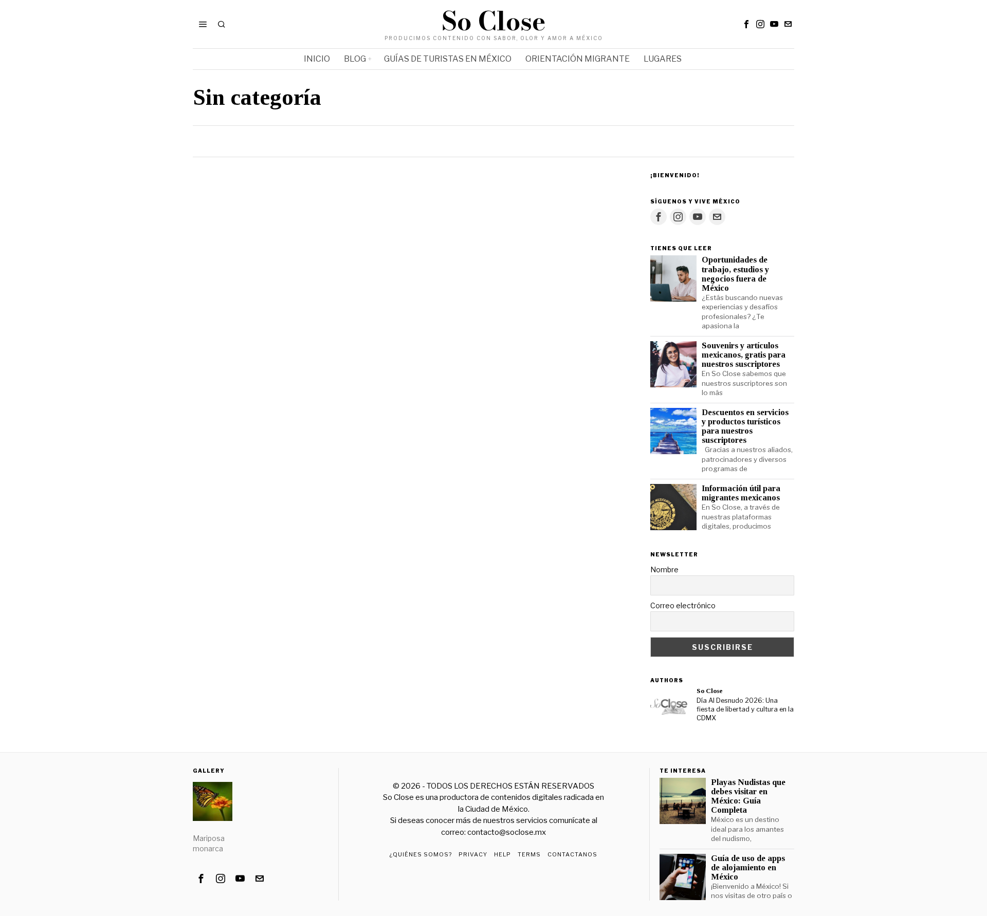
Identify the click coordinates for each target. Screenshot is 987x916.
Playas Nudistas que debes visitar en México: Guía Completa (748, 796)
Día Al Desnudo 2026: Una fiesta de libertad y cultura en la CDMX (745, 709)
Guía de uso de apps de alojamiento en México (748, 868)
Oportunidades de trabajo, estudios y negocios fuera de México (735, 273)
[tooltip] (746, 24)
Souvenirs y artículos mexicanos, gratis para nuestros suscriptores (743, 355)
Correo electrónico (683, 605)
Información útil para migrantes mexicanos (741, 493)
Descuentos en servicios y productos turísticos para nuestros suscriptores (745, 426)
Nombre (664, 569)
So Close (710, 691)
